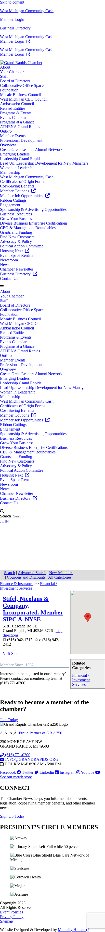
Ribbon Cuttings (13, 200)
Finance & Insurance (16, 583)
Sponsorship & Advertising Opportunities (33, 209)
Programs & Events (15, 113)
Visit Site (10, 653)
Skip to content (12, 2)
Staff (4, 76)
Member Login (12, 19)
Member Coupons (15, 191)
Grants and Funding (16, 232)
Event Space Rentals (16, 255)
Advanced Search (32, 573)
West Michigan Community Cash (27, 11)
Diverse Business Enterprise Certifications (34, 223)
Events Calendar (13, 117)
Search (5, 516)
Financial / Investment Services (81, 680)
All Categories (59, 577)
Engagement (10, 205)
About (5, 67)
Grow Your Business (16, 218)
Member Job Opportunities (22, 196)
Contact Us (9, 278)
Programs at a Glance (17, 122)
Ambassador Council (17, 104)
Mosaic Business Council (20, 94)
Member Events (12, 136)
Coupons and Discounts (26, 577)
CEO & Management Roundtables (28, 228)
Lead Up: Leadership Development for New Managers (44, 163)
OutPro (6, 131)
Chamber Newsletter (16, 269)
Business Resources (16, 214)
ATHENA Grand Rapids (20, 126)
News (4, 264)
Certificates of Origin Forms (22, 181)
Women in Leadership (17, 168)
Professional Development (21, 140)
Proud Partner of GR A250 (40, 733)
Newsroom (9, 260)
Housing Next (12, 251)
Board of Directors (15, 81)
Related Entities (12, 108)
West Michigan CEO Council (23, 99)
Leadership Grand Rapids (20, 158)
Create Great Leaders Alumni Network (31, 149)
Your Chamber (12, 72)
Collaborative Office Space (22, 85)
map (59, 630)
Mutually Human (72, 929)
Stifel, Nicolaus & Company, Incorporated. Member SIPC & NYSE (33, 609)
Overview (8, 145)
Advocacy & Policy (16, 241)
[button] (52, 287)
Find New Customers (17, 237)
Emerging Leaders (15, 154)
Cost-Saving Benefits (17, 186)
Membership (10, 172)
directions (10, 635)
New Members (61, 573)
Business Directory (15, 28)
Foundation (9, 90)
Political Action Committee (21, 246)
